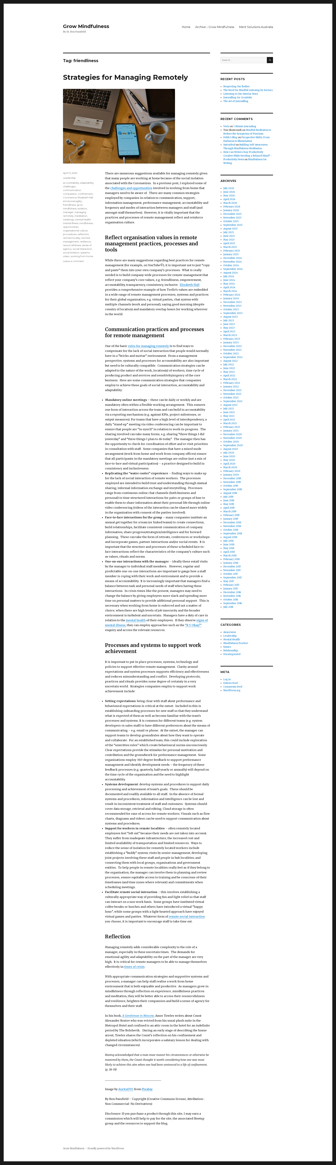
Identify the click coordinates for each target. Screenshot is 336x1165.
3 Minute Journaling (244, 126)
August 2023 (230, 316)
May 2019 (228, 504)
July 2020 (228, 452)
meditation (81, 215)
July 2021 (228, 408)
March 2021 (230, 423)
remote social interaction (187, 916)
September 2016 (232, 603)
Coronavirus (70, 197)
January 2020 (231, 474)
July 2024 (228, 276)
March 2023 (230, 335)
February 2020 (231, 471)
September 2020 (233, 445)
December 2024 (232, 258)
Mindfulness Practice (235, 643)
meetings (68, 219)
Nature (227, 646)
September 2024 (233, 269)
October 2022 (231, 353)
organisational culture (75, 230)
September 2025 (232, 225)
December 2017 (232, 566)
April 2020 (229, 463)
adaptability (87, 182)
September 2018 (232, 533)
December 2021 (232, 390)
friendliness (69, 204)
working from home (82, 256)
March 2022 (230, 379)
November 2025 (232, 217)
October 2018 (230, 529)
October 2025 (231, 221)
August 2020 (230, 449)
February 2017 (231, 584)
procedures (69, 234)
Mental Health (231, 639)
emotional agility (72, 201)
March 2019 (229, 511)
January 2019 (230, 518)
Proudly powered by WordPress (106, 1148)
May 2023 (229, 327)
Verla (226, 126)
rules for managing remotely (148, 346)
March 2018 (229, 555)
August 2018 (230, 537)
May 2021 (228, 416)
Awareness (229, 632)
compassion (70, 193)
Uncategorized (231, 654)
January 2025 (231, 254)
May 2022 (229, 371)
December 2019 (232, 478)
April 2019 (228, 507)
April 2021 (229, 419)
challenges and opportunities (131, 188)
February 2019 (231, 515)
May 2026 (229, 195)
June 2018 (228, 544)
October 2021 (230, 397)
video (66, 256)
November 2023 (232, 305)
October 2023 (231, 309)
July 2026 (228, 188)
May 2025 (228, 239)
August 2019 (230, 493)
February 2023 (231, 338)
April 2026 (229, 199)
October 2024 (231, 265)
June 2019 (228, 500)
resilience (85, 241)
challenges (69, 186)
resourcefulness (72, 245)
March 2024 (230, 291)
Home (186, 27)
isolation (82, 208)
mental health (136, 620)
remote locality (71, 237)
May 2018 (228, 548)
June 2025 (229, 236)
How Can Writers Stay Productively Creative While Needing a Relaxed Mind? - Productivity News (247, 156)
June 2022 (229, 368)
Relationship (230, 650)
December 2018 (232, 522)
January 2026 (231, 210)
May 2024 (229, 283)
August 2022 (230, 360)
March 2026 (230, 202)
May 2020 (229, 460)
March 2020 (230, 467)
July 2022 (228, 364)
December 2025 (232, 214)
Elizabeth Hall (190, 284)
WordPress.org (231, 690)
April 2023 (229, 331)
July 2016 (228, 606)
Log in (227, 679)
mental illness (70, 223)
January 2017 (230, 588)
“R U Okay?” (193, 625)
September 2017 (232, 577)
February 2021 (231, 427)
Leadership (69, 177)
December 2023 (232, 302)
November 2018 (232, 526)
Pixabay (147, 1089)
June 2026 (229, 191)
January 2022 (231, 386)
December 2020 (232, 434)
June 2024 (229, 280)
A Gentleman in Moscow (138, 1015)
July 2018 (228, 540)
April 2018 (229, 551)
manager (68, 212)
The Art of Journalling (235, 101)
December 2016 (232, 592)
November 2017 (232, 570)
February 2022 (231, 382)
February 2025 (231, 250)
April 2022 (229, 375)
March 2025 (230, 247)
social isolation (71, 252)
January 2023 (231, 342)
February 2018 (231, 559)
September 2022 (233, 357)
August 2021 (230, 404)
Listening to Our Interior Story (240, 93)
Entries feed (230, 683)
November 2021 (232, 393)
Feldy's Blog (230, 137)
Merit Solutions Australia (256, 27)
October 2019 (230, 485)
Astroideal (229, 144)
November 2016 (232, 595)
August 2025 (230, 228)
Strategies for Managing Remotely (125, 77)
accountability (71, 182)
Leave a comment (73, 261)
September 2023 (233, 313)
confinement (85, 193)
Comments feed (232, 686)
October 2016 (230, 599)
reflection (83, 234)
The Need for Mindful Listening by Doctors (248, 90)
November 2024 (232, 261)
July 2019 (228, 496)
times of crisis (134, 966)
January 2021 (230, 430)
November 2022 (232, 349)
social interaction (82, 248)
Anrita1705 (125, 1089)
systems (85, 252)
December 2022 (232, 346)
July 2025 (228, 232)
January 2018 (230, 562)
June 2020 (229, 456)
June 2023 (229, 324)
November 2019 (232, 482)
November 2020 (232, 438)
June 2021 (228, 412)
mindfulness (86, 223)
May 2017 (228, 581)
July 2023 (228, 320)
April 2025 (229, 243)
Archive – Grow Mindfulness (214, 27)
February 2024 (231, 294)
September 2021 (232, 401)
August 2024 (230, 272)
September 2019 (232, 489)
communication (72, 190)
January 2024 (231, 298)
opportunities (70, 226)
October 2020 (231, 441)
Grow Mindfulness (86, 26)
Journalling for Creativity (237, 97)
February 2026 (231, 206)
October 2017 (230, 573)
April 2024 (229, 287)
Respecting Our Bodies (236, 86)
